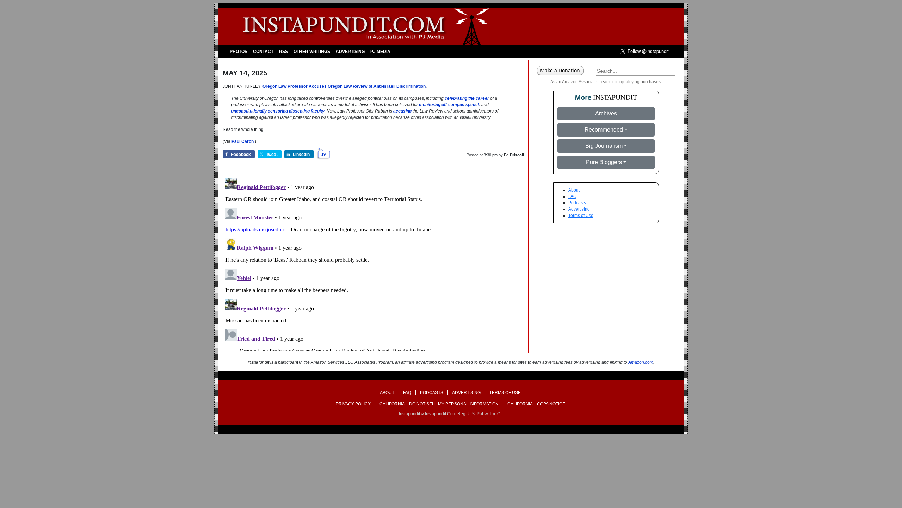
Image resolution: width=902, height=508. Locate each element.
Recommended (604, 130)
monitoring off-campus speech (449, 104)
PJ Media (380, 51)
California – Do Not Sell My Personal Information (439, 403)
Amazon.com (640, 362)
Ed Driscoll (514, 155)
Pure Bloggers (604, 162)
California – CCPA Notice (536, 403)
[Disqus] (373, 263)
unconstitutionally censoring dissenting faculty (278, 111)
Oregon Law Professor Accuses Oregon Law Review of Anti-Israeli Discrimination (344, 86)
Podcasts (577, 202)
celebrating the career (467, 98)
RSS (283, 51)
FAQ (572, 196)
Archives (606, 113)
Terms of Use (580, 215)
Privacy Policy (353, 403)
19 (323, 154)
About (574, 190)
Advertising (350, 51)
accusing (402, 111)
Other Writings (312, 51)
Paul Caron (242, 141)
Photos (238, 51)
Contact (263, 51)
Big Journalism (604, 146)
